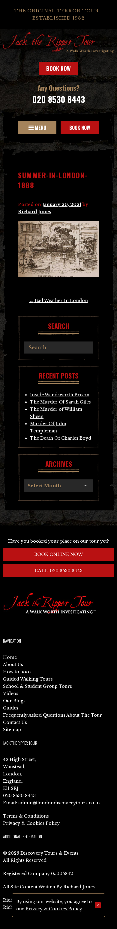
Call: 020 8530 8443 (58, 570)
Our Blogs (14, 700)
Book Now (58, 68)
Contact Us (15, 722)
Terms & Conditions (26, 816)
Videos (10, 693)
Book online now (58, 554)
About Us (13, 664)
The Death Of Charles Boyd (60, 438)
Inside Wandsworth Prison (59, 394)
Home (10, 657)
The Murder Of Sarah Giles (60, 402)
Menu (40, 127)
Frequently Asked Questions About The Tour (52, 715)
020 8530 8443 (58, 99)
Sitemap (12, 729)
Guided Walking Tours (28, 679)
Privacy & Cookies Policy (31, 823)
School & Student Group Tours (37, 686)
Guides (10, 708)
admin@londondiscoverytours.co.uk (59, 803)
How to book (17, 672)
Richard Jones (34, 211)
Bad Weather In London (58, 300)
